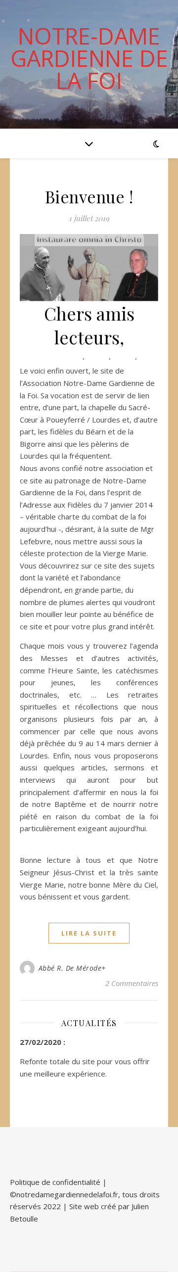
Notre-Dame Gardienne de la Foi (89, 58)
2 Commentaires (131, 983)
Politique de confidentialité (55, 1182)
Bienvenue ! (89, 196)
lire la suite (89, 933)
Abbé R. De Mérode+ (72, 968)
